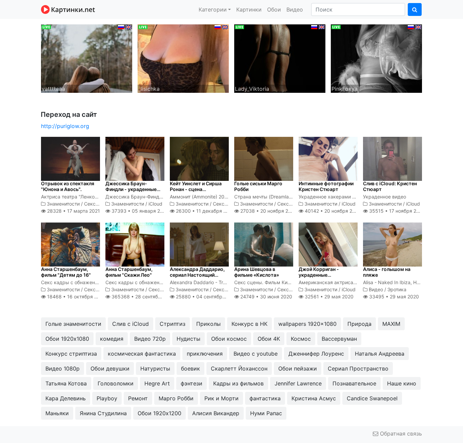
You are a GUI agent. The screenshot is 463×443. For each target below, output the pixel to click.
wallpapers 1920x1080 (307, 323)
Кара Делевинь (65, 398)
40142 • (332, 211)
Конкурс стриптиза (71, 353)
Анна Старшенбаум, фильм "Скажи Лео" (129, 272)
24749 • (265, 296)
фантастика (265, 398)
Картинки (249, 9)
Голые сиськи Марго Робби (258, 186)
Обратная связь (400, 433)
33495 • (393, 296)
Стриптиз (172, 323)
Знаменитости (63, 204)
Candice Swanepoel (372, 398)
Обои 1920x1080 (67, 338)
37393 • (139, 211)
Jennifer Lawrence (298, 383)
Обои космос (229, 338)
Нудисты (188, 338)
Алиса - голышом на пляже (386, 272)
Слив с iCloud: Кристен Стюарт (390, 186)
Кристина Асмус (313, 398)
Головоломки (116, 383)
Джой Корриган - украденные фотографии (319, 274)
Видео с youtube (256, 353)
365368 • (143, 296)
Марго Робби (176, 398)
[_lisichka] (183, 58)
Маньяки (57, 413)
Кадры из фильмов (238, 383)
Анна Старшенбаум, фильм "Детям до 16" (66, 272)
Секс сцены (98, 204)
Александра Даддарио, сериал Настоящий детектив (197, 274)
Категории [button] (213, 9)
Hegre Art (157, 383)
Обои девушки (109, 368)
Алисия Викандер (215, 413)
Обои (274, 9)
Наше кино (401, 383)
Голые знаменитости (73, 323)
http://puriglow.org (65, 126)
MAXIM (391, 323)
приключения (205, 353)
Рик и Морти (221, 398)
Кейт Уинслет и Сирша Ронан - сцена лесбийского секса (196, 189)
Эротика (396, 289)
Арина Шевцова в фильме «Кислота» (256, 272)
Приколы (208, 323)
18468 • (76, 296)
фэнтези (191, 383)
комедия (111, 338)
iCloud (155, 204)
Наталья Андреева (379, 353)
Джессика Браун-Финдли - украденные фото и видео (131, 189)
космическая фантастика (142, 353)
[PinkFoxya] (376, 58)
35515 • (396, 211)
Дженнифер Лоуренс (316, 353)
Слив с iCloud (130, 323)
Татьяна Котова (66, 383)
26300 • (205, 211)
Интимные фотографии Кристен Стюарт (326, 186)
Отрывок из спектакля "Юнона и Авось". (67, 186)
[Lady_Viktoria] (279, 58)
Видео (294, 9)
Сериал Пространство (358, 368)
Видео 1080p (62, 368)
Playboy (107, 398)
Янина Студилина (103, 413)
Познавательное (354, 383)
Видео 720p (150, 338)
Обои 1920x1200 (159, 413)
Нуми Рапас (266, 413)
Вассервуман (339, 338)
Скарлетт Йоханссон (239, 368)
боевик (190, 368)
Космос (301, 338)
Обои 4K (269, 338)
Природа (359, 323)
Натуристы (155, 368)
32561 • (328, 296)
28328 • (73, 211)
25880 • (206, 296)
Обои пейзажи (297, 368)
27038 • (268, 211)
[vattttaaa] (86, 58)
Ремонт (138, 398)
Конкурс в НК (249, 323)
